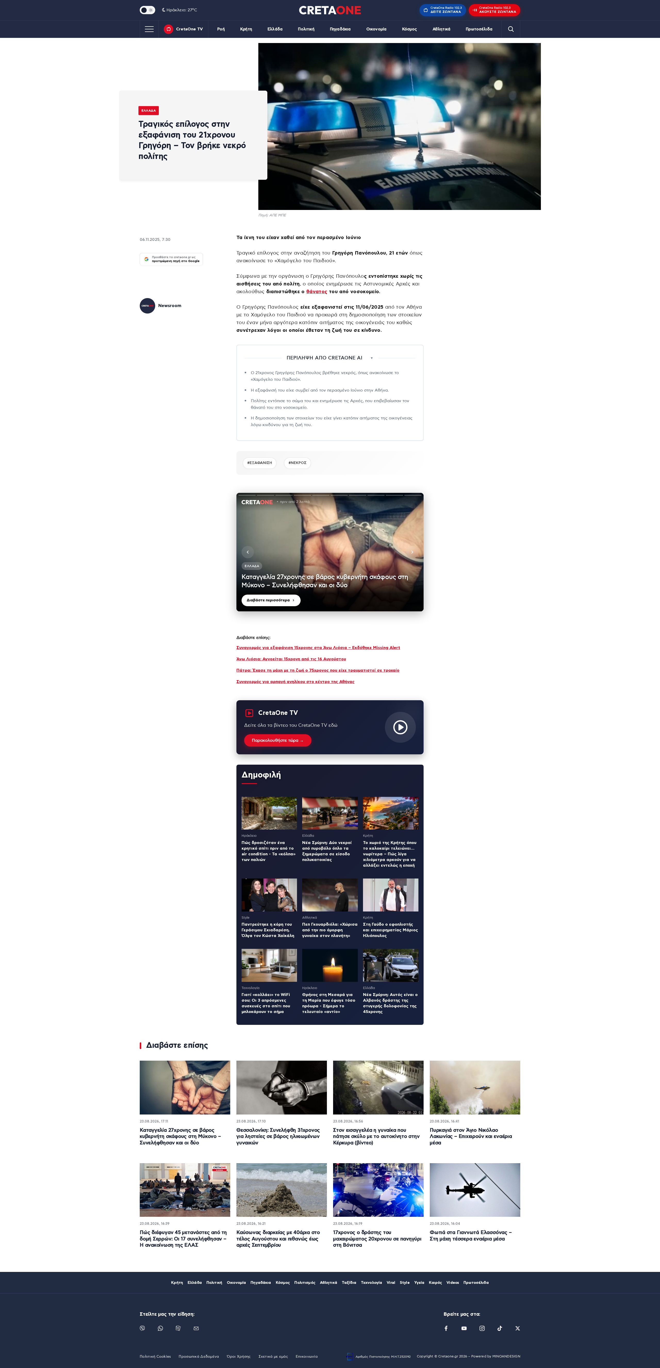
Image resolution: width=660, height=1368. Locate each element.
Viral (391, 1283)
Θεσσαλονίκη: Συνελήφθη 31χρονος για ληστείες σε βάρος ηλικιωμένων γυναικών (278, 1136)
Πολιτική (306, 29)
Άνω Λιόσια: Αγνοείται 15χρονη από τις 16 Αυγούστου (291, 659)
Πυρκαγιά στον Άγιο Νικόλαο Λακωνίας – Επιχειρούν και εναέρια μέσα (471, 1136)
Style (405, 1283)
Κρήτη (246, 29)
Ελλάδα (275, 29)
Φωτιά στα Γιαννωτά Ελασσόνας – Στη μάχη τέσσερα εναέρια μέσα (471, 1236)
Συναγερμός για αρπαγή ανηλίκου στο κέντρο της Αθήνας (295, 682)
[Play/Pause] (330, 552)
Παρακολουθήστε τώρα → (278, 740)
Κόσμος (409, 29)
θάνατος (316, 291)
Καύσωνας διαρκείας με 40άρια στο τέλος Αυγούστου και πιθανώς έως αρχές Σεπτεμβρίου (278, 1239)
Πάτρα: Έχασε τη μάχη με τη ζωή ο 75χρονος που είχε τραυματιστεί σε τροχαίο (317, 670)
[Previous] (248, 552)
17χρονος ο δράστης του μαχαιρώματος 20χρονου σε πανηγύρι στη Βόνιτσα (377, 1239)
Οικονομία (376, 29)
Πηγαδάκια (340, 29)
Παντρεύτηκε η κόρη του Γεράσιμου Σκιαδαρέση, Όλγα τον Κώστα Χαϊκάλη (268, 930)
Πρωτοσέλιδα (479, 29)
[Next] (412, 552)
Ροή (221, 29)
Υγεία (419, 1283)
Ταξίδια (349, 1283)
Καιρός (435, 1283)
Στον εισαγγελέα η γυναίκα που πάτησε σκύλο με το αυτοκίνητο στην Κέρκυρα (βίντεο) (376, 1136)
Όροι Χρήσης (239, 1356)
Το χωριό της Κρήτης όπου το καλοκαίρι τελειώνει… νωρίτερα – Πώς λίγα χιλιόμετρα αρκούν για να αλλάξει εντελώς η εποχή (389, 854)
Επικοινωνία (307, 1356)
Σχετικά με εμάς (273, 1356)
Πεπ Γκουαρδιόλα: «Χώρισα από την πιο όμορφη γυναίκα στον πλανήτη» (330, 930)
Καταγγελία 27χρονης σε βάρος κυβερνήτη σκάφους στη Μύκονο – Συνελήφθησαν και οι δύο (180, 1136)
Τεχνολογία (371, 1283)
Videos (453, 1283)
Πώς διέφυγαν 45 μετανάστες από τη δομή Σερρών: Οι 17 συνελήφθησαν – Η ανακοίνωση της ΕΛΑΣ (183, 1239)
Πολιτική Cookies (155, 1356)
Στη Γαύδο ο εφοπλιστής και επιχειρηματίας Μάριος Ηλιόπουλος (390, 930)
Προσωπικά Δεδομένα (199, 1356)
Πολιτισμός (304, 1283)
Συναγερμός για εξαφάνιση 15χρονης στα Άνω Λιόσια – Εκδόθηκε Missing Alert (318, 648)
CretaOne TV (189, 29)
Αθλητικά (441, 29)
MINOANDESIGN (506, 1356)
